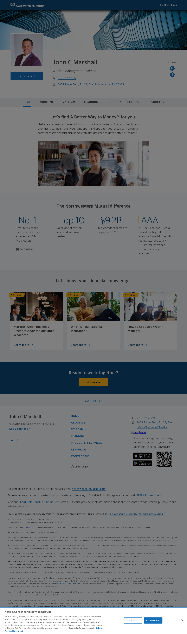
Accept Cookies (153, 620)
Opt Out (132, 620)
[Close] (182, 620)
